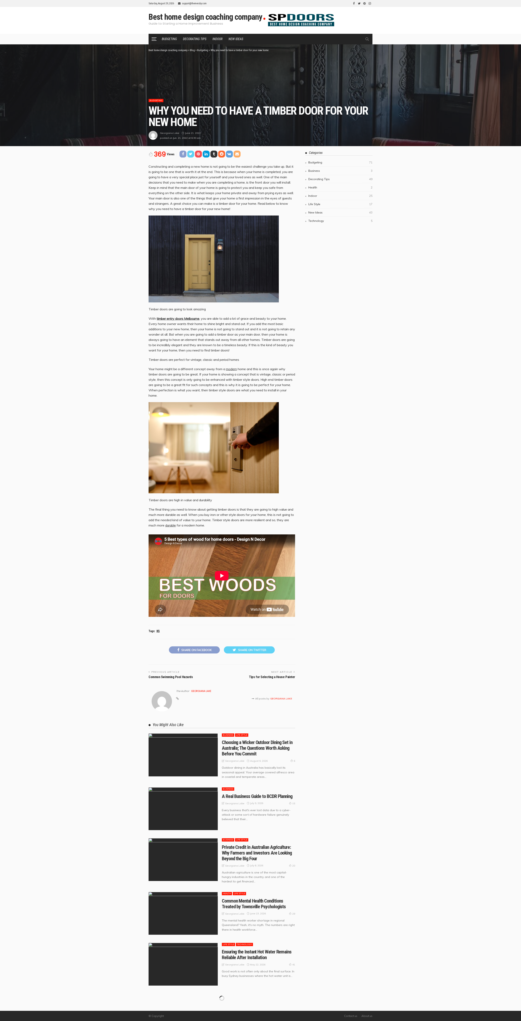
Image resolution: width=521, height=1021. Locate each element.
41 (293, 964)
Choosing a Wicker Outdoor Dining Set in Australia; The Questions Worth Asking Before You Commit (257, 748)
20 (293, 865)
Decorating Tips (194, 39)
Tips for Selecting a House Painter (272, 677)
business (228, 735)
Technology (244, 944)
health (227, 893)
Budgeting (169, 39)
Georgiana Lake (169, 133)
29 (293, 913)
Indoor (217, 39)
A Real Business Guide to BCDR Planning (257, 796)
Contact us (350, 1016)
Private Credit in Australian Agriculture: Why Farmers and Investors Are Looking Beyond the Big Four (257, 852)
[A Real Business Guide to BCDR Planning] (183, 808)
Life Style (241, 735)
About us (366, 1016)
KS (158, 631)
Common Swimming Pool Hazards (171, 677)
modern (231, 369)
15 (293, 803)
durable (170, 525)
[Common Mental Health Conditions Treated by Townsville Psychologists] (183, 913)
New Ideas (236, 39)
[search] (367, 39)
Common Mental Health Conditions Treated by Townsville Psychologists (254, 903)
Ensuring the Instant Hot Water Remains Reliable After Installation (256, 954)
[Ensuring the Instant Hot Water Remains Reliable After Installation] (183, 964)
